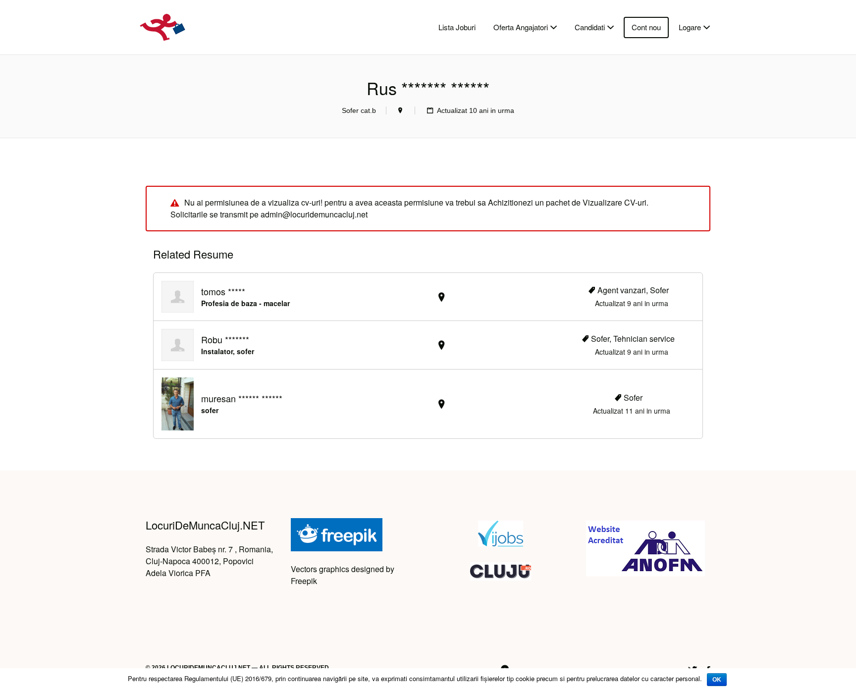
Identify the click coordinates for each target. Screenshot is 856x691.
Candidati (590, 27)
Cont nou (646, 27)
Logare (690, 27)
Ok (716, 679)
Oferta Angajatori (520, 27)
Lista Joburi (457, 27)
